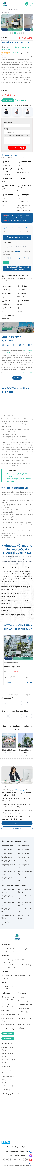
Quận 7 (8, 50)
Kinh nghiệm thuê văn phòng (8, 1061)
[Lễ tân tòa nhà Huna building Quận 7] (12, 22)
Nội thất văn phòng (7, 1076)
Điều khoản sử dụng (8, 1024)
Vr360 (23, 1155)
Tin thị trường (5, 1090)
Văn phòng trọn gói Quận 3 (8, 897)
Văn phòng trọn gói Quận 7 (24, 903)
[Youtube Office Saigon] (11, 1159)
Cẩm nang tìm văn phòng (7, 1048)
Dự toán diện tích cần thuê (18, 237)
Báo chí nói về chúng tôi (24, 1013)
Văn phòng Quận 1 (7, 845)
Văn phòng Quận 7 (24, 853)
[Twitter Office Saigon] (7, 1159)
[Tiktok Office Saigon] (26, 1159)
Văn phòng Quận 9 (24, 857)
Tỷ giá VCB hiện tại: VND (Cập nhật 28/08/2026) (16, 253)
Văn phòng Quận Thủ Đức (25, 879)
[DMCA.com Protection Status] (5, 1142)
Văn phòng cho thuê (21, 1147)
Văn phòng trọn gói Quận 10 (8, 910)
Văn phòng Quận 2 (24, 845)
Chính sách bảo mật (8, 1015)
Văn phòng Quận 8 (7, 857)
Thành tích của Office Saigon (25, 1019)
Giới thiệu (21, 997)
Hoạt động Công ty (24, 1024)
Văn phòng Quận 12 (8, 865)
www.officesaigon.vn (25, 1165)
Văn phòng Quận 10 (8, 861)
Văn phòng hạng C (23, 172)
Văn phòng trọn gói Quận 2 (24, 890)
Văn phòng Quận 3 (7, 849)
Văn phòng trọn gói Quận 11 (24, 910)
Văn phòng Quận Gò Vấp (8, 879)
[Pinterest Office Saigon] (18, 1159)
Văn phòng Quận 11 (24, 861)
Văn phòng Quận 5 (7, 853)
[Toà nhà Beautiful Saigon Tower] (17, 647)
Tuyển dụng (21, 1028)
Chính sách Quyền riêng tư (7, 1019)
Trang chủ (10, 1147)
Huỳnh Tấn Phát (15, 47)
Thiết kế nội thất (14, 1155)
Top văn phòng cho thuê (7, 1071)
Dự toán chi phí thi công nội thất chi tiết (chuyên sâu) (18, 268)
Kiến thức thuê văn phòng (7, 1055)
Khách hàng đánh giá (25, 1005)
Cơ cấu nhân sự (23, 1001)
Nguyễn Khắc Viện (11, 677)
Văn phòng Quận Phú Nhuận (8, 872)
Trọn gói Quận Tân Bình (7, 923)
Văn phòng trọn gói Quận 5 (8, 903)
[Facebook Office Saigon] (3, 1159)
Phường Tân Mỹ (20, 677)
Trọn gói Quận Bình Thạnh (8, 916)
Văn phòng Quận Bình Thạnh (25, 866)
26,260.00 (17, 252)
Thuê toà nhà (24, 1151)
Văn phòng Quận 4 (24, 849)
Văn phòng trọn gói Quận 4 (24, 897)
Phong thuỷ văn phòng (6, 1081)
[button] (10, 33)
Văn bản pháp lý (6, 1066)
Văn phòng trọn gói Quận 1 (8, 890)
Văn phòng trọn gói (12, 1151)
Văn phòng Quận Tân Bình (25, 872)
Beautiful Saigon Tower (10, 666)
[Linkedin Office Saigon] (15, 1159)
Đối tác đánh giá (23, 1008)
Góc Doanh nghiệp (7, 1086)
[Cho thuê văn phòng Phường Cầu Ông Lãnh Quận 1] (25, 744)
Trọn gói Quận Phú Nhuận (24, 916)
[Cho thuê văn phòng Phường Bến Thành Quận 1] (8, 743)
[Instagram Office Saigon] (22, 1159)
